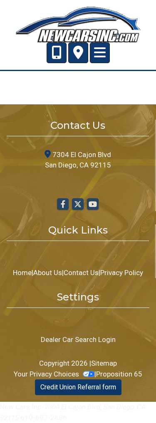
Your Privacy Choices (47, 374)
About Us (47, 272)
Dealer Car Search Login (78, 339)
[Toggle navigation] (100, 52)
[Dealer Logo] (78, 24)
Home (22, 272)
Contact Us (81, 272)
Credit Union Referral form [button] (78, 387)
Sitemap (104, 363)
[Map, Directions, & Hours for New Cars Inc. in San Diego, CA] (78, 52)
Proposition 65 (119, 374)
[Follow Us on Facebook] (63, 204)
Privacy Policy (121, 272)
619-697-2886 (43, 417)
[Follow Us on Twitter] (78, 204)
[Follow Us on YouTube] (93, 204)
